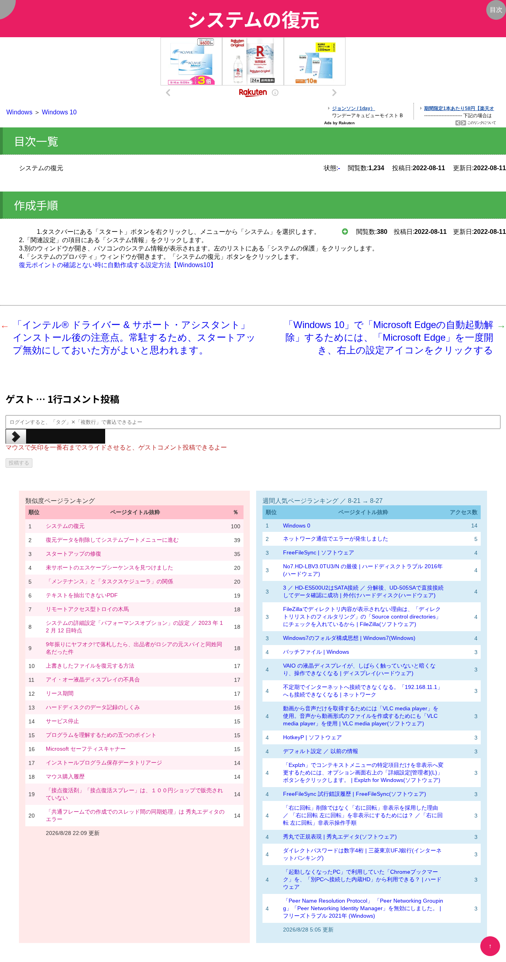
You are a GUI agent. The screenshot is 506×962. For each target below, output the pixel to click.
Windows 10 (59, 112)
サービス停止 (62, 721)
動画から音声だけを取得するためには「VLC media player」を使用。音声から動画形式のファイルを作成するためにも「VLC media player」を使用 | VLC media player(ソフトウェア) (360, 716)
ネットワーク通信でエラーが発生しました (335, 538)
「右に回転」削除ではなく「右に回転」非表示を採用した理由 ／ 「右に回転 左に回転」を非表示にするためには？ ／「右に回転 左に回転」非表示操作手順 (363, 815)
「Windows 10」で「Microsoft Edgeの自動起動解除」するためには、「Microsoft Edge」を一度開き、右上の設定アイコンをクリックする (388, 337)
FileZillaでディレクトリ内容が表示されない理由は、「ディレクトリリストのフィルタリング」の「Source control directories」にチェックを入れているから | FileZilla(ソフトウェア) (362, 616)
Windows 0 (296, 525)
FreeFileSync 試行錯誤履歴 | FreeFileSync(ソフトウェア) (354, 794)
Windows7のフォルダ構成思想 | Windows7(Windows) (349, 638)
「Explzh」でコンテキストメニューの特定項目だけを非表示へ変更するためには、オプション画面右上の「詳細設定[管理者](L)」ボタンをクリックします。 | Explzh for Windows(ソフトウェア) (363, 772)
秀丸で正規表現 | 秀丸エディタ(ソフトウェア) (340, 836)
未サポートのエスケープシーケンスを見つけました (109, 567)
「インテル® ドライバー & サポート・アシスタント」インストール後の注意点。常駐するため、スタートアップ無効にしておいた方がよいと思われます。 (134, 337)
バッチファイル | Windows (316, 652)
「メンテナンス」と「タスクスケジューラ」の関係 (109, 581)
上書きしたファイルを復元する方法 (90, 665)
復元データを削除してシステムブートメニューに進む (112, 540)
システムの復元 (65, 526)
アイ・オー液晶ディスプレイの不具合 (93, 679)
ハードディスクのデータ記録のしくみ (93, 707)
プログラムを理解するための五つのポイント (101, 735)
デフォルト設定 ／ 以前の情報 (320, 751)
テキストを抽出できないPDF (82, 595)
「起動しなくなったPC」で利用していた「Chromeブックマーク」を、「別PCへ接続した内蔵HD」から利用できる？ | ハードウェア (362, 879)
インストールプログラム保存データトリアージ (104, 762)
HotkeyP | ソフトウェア (312, 737)
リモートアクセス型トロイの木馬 (87, 609)
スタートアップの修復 (73, 553)
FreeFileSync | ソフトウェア (318, 552)
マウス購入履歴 (65, 776)
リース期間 (60, 693)
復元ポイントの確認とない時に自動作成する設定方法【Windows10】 (118, 265)
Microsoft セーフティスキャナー (86, 749)
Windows (19, 112)
